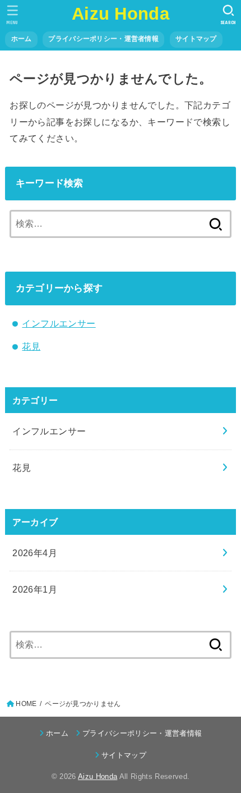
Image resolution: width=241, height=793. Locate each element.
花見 (31, 346)
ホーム (21, 38)
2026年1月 (34, 589)
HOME (26, 703)
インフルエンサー (58, 323)
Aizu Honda (120, 14)
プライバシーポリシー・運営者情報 (103, 38)
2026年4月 (34, 553)
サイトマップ (196, 38)
